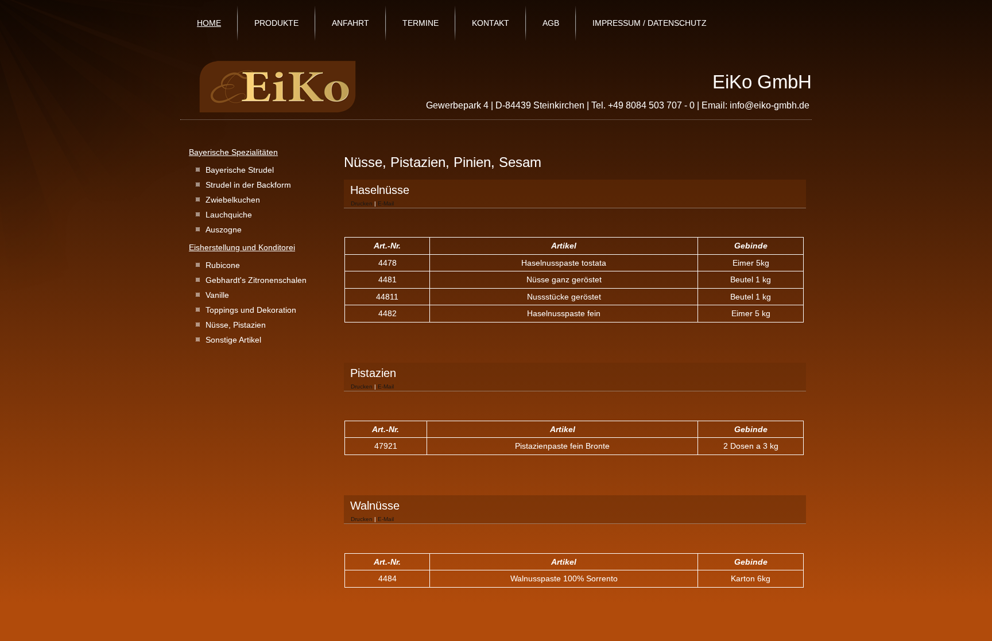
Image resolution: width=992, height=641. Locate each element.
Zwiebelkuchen (233, 199)
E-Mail (386, 203)
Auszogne (224, 229)
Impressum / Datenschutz (649, 23)
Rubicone (223, 265)
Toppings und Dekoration (251, 309)
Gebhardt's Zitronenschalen (256, 280)
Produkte (276, 23)
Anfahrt (350, 23)
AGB (550, 23)
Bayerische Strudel (240, 169)
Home (209, 23)
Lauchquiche (229, 214)
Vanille (217, 295)
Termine (420, 23)
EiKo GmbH (762, 81)
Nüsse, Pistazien (236, 324)
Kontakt (490, 23)
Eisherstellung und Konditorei (242, 247)
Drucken (362, 203)
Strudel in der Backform (248, 184)
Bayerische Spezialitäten (233, 152)
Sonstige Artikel (233, 339)
